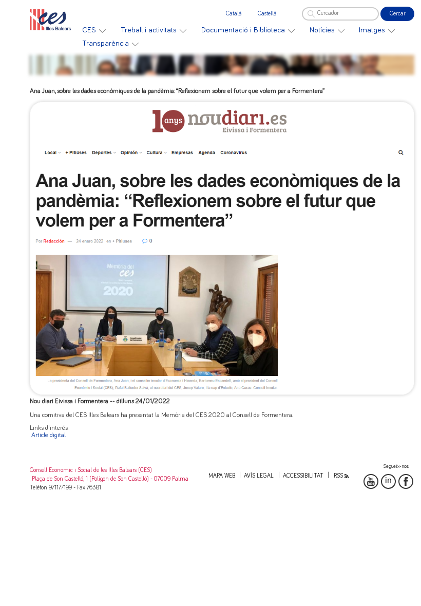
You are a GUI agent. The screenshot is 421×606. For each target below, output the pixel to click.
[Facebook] (405, 481)
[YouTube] (370, 481)
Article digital (48, 435)
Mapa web (221, 476)
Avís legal (259, 476)
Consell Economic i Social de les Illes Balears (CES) (91, 470)
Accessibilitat (303, 476)
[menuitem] (93, 30)
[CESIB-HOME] (53, 20)
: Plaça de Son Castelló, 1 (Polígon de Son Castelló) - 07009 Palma (109, 479)
